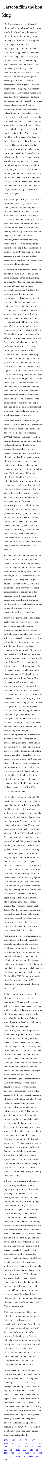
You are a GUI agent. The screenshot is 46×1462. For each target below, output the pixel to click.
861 (26, 1440)
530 (5, 1459)
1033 (33, 1440)
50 (37, 1450)
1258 (18, 1456)
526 (26, 1443)
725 (20, 1443)
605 (20, 1440)
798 (12, 1453)
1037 (18, 1450)
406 (19, 1446)
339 (34, 1453)
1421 (19, 1453)
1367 (33, 1443)
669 (11, 1456)
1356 (26, 1446)
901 (33, 1446)
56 (5, 1456)
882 (40, 1453)
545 (5, 1446)
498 (40, 1443)
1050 (6, 1443)
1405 (31, 1456)
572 (24, 1450)
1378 (6, 1440)
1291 (40, 1446)
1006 (6, 1453)
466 (5, 1450)
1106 (12, 1446)
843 (37, 1456)
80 (11, 1450)
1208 (27, 1453)
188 (31, 1450)
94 (24, 1456)
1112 (13, 1440)
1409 (13, 1443)
